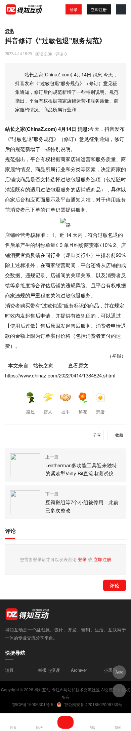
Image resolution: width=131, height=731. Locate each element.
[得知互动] (24, 9)
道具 (9, 670)
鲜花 (83, 411)
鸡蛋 (100, 411)
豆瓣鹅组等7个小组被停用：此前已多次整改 (82, 506)
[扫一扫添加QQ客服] (119, 690)
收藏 (119, 435)
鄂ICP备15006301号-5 (32, 704)
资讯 (9, 30)
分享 (97, 435)
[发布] (65, 722)
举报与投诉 (49, 670)
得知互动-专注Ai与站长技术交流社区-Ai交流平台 (77, 689)
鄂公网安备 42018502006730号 (93, 704)
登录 (74, 9)
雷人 (48, 411)
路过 (30, 411)
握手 (65, 411)
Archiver (79, 670)
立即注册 (99, 9)
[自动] (119, 672)
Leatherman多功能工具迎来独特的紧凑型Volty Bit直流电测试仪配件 (82, 469)
